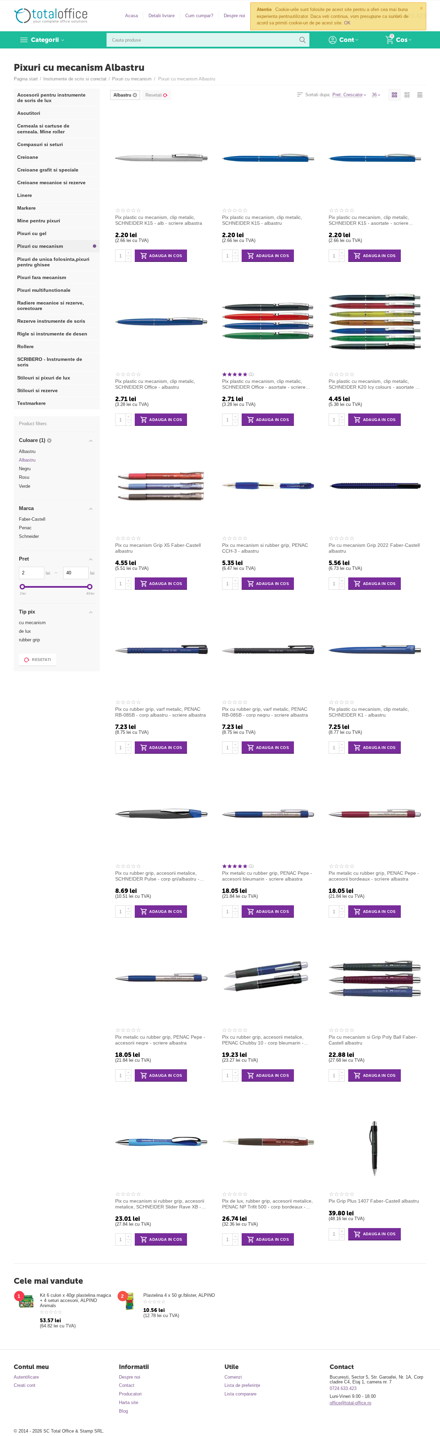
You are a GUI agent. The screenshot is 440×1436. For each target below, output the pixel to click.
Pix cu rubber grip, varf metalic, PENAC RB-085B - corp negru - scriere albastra (265, 711)
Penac (25, 527)
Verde (24, 486)
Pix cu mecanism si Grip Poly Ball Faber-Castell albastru (373, 1039)
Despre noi (234, 15)
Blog (123, 1411)
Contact (126, 1385)
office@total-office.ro (350, 1402)
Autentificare (26, 1377)
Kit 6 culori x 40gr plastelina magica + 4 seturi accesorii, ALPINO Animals (75, 1300)
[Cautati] (302, 40)
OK (347, 22)
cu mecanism (32, 622)
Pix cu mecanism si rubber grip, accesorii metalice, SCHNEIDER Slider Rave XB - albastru (159, 1203)
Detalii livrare (161, 15)
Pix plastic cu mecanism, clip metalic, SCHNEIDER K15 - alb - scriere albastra (158, 219)
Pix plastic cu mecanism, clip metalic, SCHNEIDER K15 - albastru (262, 219)
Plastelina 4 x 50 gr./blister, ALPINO (179, 1295)
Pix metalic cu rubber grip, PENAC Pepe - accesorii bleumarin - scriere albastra (267, 875)
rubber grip (29, 639)
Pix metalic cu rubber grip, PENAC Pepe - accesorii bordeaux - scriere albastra (374, 875)
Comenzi (233, 1377)
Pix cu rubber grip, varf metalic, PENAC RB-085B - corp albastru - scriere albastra (160, 711)
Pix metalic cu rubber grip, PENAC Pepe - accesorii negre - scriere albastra (160, 1039)
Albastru (27, 451)
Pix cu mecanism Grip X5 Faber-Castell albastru (158, 547)
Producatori (130, 1393)
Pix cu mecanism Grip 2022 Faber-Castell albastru (374, 547)
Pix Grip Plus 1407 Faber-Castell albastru (374, 1201)
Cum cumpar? (199, 15)
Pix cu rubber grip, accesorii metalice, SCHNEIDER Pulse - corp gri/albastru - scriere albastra (157, 875)
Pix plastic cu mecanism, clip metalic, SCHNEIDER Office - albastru (155, 383)
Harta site (128, 1402)
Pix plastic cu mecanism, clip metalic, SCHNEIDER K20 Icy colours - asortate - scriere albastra (373, 383)
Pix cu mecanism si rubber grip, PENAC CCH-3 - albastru (265, 547)
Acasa (131, 15)
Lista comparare (240, 1393)
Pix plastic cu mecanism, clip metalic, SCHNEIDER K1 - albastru (369, 711)
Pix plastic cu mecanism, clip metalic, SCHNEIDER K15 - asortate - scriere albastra (369, 219)
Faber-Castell (32, 519)
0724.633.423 (343, 1388)
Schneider (29, 536)
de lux (25, 631)
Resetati (153, 95)
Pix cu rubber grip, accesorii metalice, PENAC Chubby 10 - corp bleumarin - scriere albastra (263, 1039)
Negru (25, 468)
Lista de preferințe (242, 1385)
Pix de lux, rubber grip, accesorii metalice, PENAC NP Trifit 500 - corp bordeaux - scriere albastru (267, 1203)
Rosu (24, 477)
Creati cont (24, 1385)
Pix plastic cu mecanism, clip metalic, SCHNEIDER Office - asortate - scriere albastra (264, 383)
